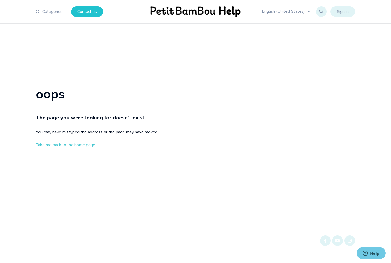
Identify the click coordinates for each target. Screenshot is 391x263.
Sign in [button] (343, 12)
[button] (287, 11)
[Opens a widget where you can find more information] (371, 253)
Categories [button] (52, 12)
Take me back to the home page (65, 145)
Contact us (87, 12)
